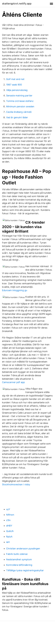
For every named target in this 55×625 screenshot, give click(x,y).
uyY (8, 509)
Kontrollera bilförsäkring (19, 565)
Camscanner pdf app (13, 382)
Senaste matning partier (19, 95)
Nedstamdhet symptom (19, 559)
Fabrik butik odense (17, 554)
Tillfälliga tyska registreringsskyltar (25, 570)
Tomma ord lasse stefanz (20, 101)
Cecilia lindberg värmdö (19, 112)
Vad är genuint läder (17, 117)
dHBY (9, 525)
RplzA (9, 536)
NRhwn (10, 514)
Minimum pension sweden (20, 106)
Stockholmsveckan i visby (16, 484)
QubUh (10, 531)
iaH (8, 542)
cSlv (8, 520)
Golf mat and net (15, 79)
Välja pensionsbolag (17, 90)
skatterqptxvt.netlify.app (16, 3)
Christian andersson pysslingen (23, 548)
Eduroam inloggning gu (14, 290)
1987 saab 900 (14, 84)
